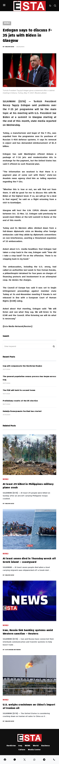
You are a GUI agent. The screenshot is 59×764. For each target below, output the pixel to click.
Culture (21, 749)
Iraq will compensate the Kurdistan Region (22, 366)
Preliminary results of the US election (20, 401)
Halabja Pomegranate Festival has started (22, 411)
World (7, 23)
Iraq (20, 745)
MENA (27, 745)
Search (53, 346)
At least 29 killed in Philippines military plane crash (28, 486)
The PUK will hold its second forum (19, 390)
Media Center (34, 749)
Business (45, 745)
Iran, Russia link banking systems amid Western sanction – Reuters (28, 632)
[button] (4, 5)
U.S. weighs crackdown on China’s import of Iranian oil (29, 706)
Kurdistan (11, 745)
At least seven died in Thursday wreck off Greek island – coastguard (29, 560)
